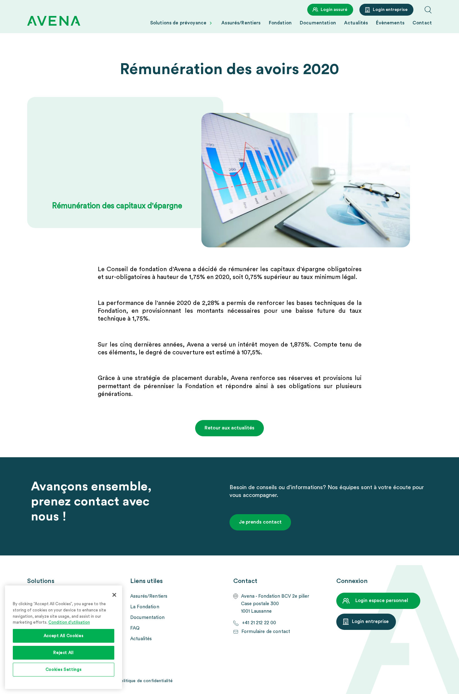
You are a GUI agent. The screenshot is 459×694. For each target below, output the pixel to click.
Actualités (356, 23)
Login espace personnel (381, 600)
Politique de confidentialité (145, 681)
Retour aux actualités (229, 427)
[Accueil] (53, 21)
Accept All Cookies (64, 636)
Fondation (280, 23)
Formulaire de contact (265, 631)
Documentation (318, 23)
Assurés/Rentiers (240, 23)
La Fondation (144, 607)
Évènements (390, 23)
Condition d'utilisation (69, 622)
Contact (422, 23)
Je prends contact (260, 521)
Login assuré (334, 10)
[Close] (114, 595)
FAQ (135, 628)
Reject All (63, 653)
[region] (63, 637)
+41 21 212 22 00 (259, 623)
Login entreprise (390, 10)
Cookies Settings (64, 669)
